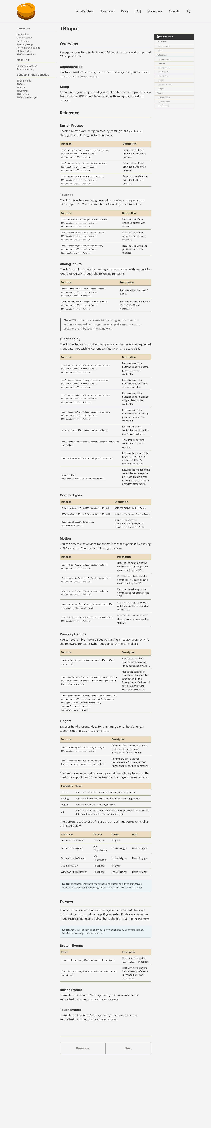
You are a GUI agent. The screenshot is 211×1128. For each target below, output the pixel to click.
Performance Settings (28, 47)
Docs (125, 11)
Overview (161, 42)
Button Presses (164, 59)
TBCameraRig (24, 80)
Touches (161, 63)
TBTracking (23, 94)
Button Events (164, 102)
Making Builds (24, 51)
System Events (164, 97)
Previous (82, 1048)
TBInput (21, 87)
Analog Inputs (163, 68)
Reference (162, 55)
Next (128, 1048)
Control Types (163, 76)
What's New (84, 11)
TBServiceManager (27, 97)
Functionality (163, 72)
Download (107, 11)
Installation (22, 34)
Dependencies (164, 46)
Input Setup (23, 41)
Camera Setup (24, 37)
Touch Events (163, 106)
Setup (160, 50)
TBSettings (22, 90)
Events (160, 93)
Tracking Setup (25, 44)
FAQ (138, 11)
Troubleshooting (25, 69)
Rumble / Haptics (165, 84)
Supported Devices (27, 66)
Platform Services (26, 54)
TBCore (21, 84)
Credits (174, 11)
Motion (161, 80)
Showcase (155, 11)
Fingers (161, 89)
